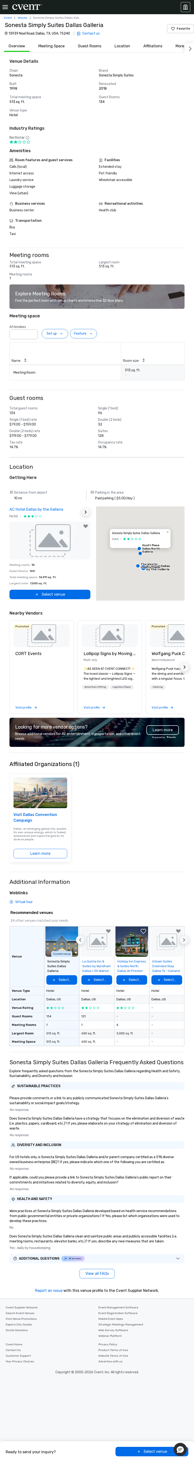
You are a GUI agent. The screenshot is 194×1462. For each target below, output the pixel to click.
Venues (22, 17)
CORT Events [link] (28, 653)
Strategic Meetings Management (120, 1324)
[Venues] (185, 7)
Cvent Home (14, 1344)
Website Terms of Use (113, 1355)
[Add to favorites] (85, 526)
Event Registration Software (117, 1313)
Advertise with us (110, 1361)
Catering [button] (158, 687)
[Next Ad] (85, 512)
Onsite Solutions (17, 1330)
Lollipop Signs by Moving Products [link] (110, 653)
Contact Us (13, 1350)
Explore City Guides (19, 1324)
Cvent (8, 17)
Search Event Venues (20, 1313)
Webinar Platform (110, 1336)
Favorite (183, 28)
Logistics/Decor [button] (122, 687)
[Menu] (5, 7)
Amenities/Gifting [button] (95, 687)
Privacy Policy (107, 1344)
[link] (41, 635)
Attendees (17, 327)
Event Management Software (118, 1307)
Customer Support (18, 1355)
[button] (33, 333)
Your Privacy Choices (20, 1361)
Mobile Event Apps (110, 1318)
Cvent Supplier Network (22, 1307)
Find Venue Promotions (21, 1318)
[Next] (189, 48)
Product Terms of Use (113, 1350)
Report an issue (48, 1290)
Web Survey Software (113, 1330)
